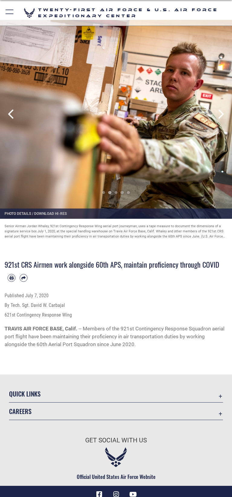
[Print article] (11, 278)
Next (220, 114)
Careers (20, 411)
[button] (10, 13)
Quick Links (24, 393)
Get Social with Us (116, 440)
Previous (11, 114)
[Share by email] (23, 278)
